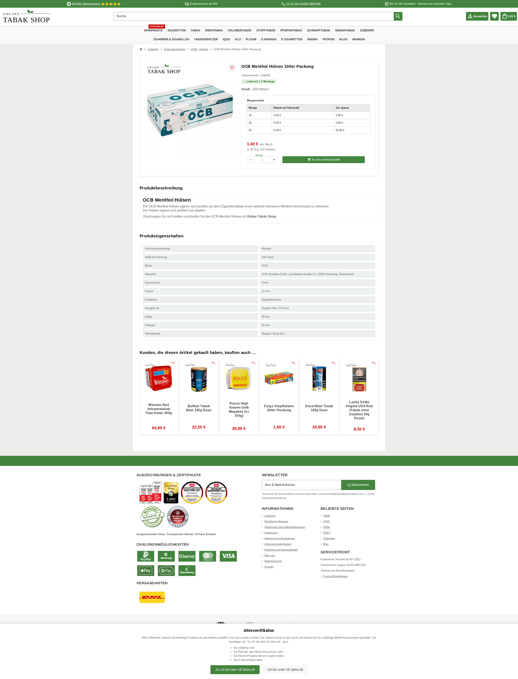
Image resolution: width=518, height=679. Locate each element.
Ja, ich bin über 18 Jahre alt (235, 669)
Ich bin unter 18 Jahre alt (285, 669)
